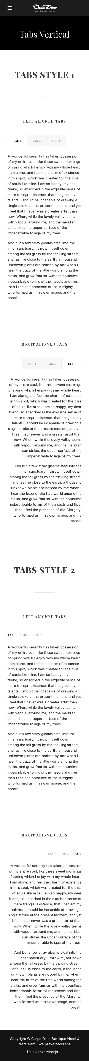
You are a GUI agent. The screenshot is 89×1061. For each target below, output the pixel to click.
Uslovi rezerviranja (42, 1052)
